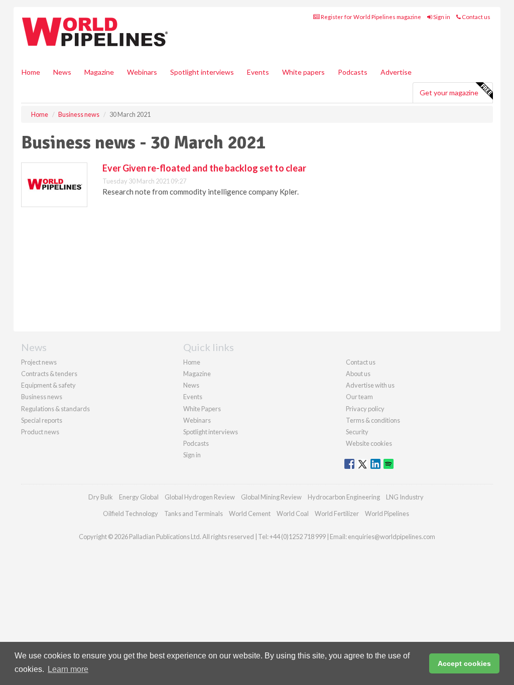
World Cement (250, 513)
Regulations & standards (55, 409)
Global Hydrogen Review (200, 497)
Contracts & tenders (49, 374)
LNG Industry (405, 497)
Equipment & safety (48, 385)
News (191, 385)
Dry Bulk (100, 497)
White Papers (202, 409)
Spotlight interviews (202, 72)
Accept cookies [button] (464, 663)
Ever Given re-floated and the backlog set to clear (204, 168)
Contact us (475, 17)
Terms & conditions (373, 420)
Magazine (99, 72)
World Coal (293, 513)
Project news (39, 362)
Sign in (441, 17)
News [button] (62, 72)
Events (258, 72)
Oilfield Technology (130, 513)
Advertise (396, 72)
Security (357, 432)
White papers (303, 72)
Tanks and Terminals (193, 513)
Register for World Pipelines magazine (370, 17)
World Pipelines (387, 513)
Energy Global (139, 497)
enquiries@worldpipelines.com (391, 537)
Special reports (41, 420)
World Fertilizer (337, 513)
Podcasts (352, 72)
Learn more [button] (68, 669)
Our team (359, 397)
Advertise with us (370, 385)
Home (31, 72)
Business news (41, 397)
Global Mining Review (271, 497)
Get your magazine (449, 92)
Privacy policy (365, 409)
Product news (40, 432)
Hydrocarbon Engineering (344, 497)
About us (358, 374)
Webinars (142, 72)
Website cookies (369, 443)
